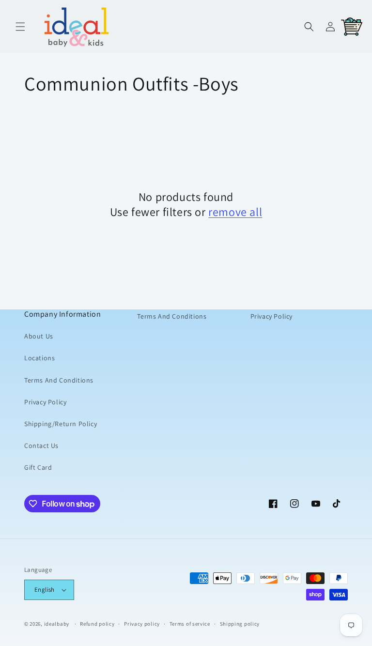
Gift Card (38, 467)
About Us (38, 336)
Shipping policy (240, 623)
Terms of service (190, 623)
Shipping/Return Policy (60, 423)
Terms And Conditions (58, 380)
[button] (20, 26)
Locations (39, 358)
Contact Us (41, 445)
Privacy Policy (45, 402)
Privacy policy (142, 623)
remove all (235, 211)
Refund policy (97, 623)
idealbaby (56, 623)
